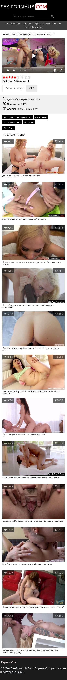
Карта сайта (8, 662)
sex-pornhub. (24, 6)
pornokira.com (33, 27)
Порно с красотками (37, 23)
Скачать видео (19, 88)
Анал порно (13, 23)
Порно (56, 23)
